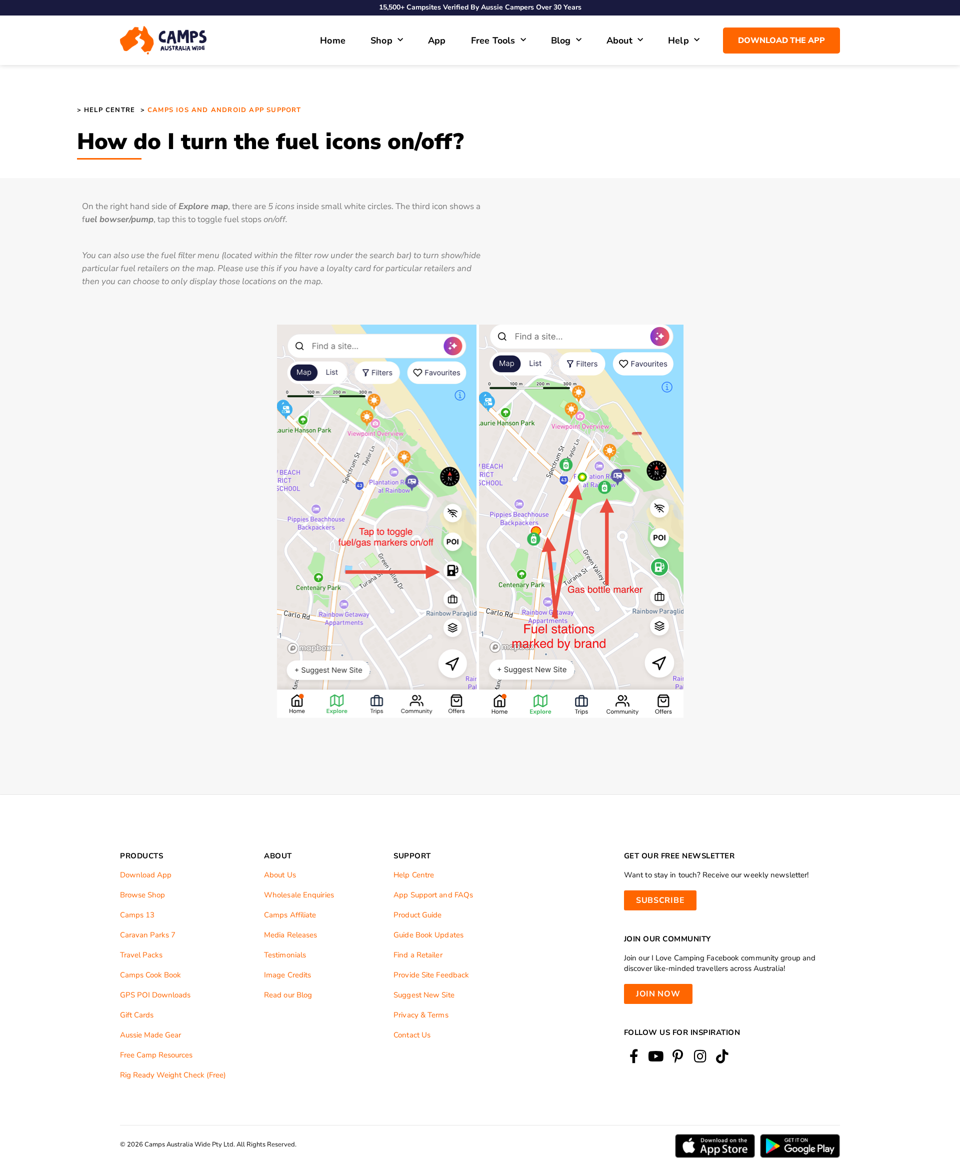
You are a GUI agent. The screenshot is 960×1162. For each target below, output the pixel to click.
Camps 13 (137, 915)
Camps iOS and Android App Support (223, 110)
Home (333, 41)
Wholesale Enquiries (299, 895)
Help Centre (414, 875)
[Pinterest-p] (678, 1056)
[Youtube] (656, 1056)
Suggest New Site (424, 995)
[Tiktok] (722, 1056)
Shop (381, 41)
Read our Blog (288, 995)
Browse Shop (142, 895)
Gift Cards (137, 1015)
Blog (561, 41)
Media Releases (290, 935)
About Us (280, 875)
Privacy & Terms (421, 1015)
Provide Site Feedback (431, 975)
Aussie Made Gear (150, 1035)
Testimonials (285, 955)
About (619, 41)
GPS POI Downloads (155, 995)
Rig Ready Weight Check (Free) (173, 1075)
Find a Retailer (418, 955)
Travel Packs (141, 955)
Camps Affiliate (290, 915)
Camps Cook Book (150, 975)
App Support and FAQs (433, 895)
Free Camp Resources (156, 1055)
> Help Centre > (111, 110)
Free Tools (493, 41)
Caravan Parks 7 (148, 935)
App (437, 41)
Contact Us (412, 1035)
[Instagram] (700, 1056)
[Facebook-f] (634, 1056)
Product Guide (418, 915)
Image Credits (287, 975)
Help (678, 41)
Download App (146, 875)
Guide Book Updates (429, 935)
